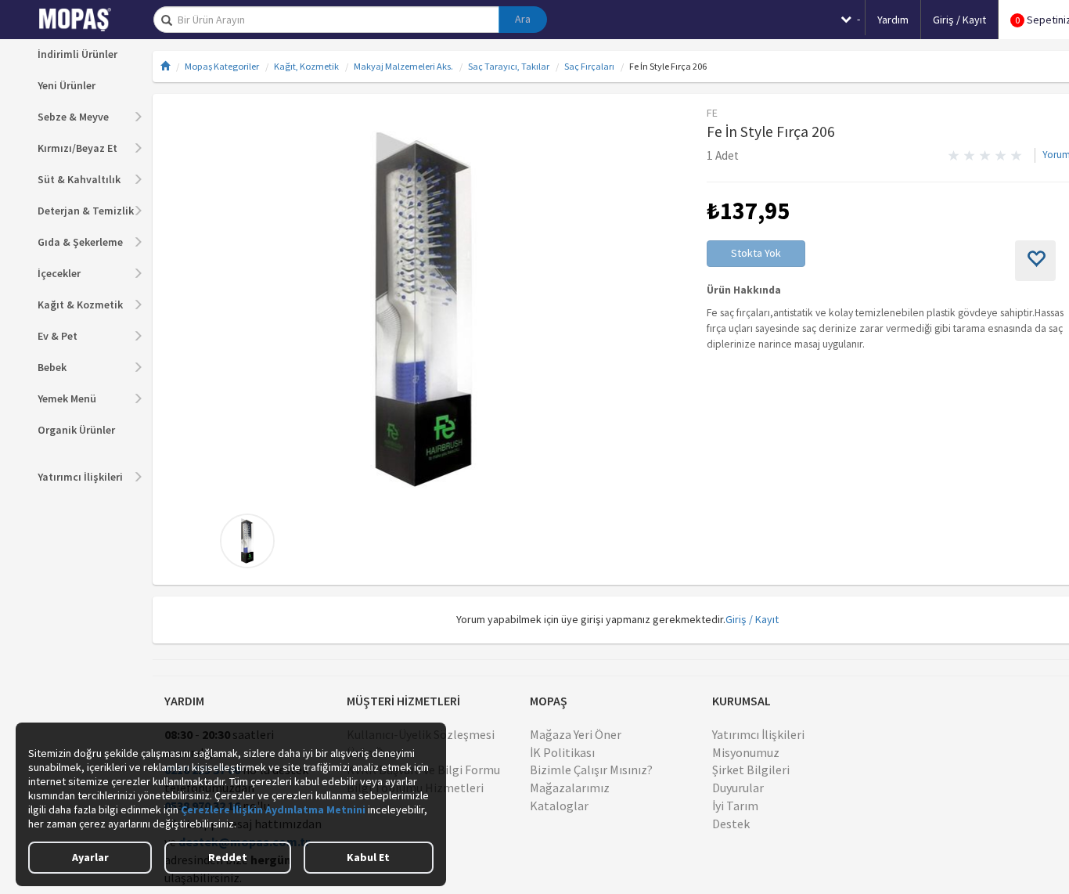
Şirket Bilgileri (751, 769)
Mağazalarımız (570, 787)
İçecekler (59, 273)
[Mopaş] (86, 19)
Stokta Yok (756, 253)
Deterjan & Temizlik (86, 211)
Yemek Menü (67, 398)
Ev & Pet (57, 336)
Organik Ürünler (76, 430)
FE (712, 113)
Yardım (893, 20)
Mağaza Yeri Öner (575, 734)
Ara (523, 19)
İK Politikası (562, 752)
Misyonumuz (745, 752)
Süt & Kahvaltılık (79, 179)
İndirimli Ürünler (77, 54)
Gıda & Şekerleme (80, 242)
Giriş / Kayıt (752, 619)
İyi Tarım (735, 805)
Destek (731, 823)
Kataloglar (559, 805)
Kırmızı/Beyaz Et (77, 148)
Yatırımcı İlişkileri (80, 477)
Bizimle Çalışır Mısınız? (591, 769)
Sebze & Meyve (73, 117)
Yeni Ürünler (66, 85)
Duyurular (738, 787)
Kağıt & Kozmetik (80, 304)
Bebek (52, 367)
